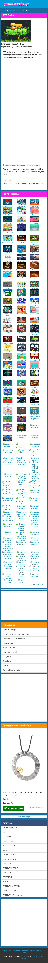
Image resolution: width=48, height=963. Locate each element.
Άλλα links (24, 953)
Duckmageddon (8, 643)
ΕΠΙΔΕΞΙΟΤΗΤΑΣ (14, 10)
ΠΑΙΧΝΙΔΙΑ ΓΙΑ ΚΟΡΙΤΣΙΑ (11, 886)
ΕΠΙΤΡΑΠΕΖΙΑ (8, 864)
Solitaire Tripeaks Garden (12, 670)
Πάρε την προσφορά (13, 808)
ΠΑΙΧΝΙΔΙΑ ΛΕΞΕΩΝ (9, 855)
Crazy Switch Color (35, 455)
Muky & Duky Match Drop (21, 495)
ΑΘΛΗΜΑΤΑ (7, 882)
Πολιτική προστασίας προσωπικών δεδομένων (28, 951)
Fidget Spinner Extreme (21, 529)
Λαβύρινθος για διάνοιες (12, 652)
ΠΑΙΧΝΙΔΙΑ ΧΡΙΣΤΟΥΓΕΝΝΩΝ (13, 868)
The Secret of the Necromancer (14, 639)
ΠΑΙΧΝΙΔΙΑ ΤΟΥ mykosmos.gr (13, 895)
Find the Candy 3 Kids (35, 487)
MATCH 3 (6, 850)
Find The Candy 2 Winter (8, 487)
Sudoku (5, 666)
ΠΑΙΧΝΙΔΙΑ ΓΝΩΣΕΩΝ (10, 828)
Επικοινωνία (7, 951)
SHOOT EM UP (8, 837)
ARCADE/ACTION (9, 846)
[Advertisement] (24, 922)
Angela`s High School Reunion (21, 479)
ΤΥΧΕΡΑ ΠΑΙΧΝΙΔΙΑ (9, 859)
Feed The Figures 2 (21, 503)
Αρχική (4, 10)
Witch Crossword (9, 648)
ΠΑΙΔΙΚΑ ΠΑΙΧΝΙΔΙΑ (9, 890)
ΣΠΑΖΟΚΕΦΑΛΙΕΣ (9, 841)
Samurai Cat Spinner (35, 521)
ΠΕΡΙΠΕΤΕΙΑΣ (7, 877)
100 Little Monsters (21, 571)
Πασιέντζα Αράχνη (9, 630)
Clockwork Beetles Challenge (35, 470)
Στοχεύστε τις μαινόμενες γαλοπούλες (17, 634)
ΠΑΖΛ (5, 832)
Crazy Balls (7, 657)
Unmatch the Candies (35, 479)
